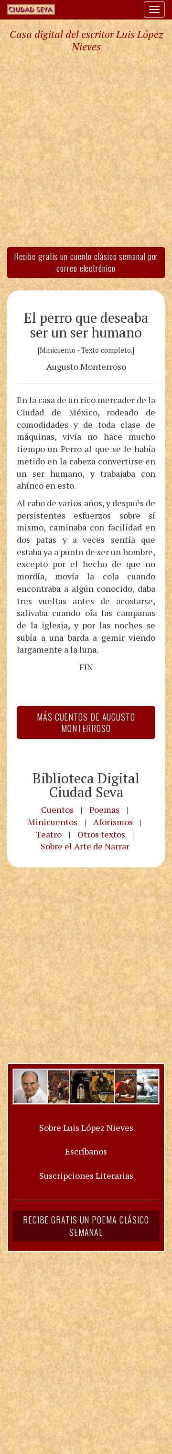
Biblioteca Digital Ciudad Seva (86, 785)
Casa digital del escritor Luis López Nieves (86, 40)
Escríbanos (86, 1151)
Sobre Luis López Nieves (86, 1127)
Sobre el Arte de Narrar (85, 846)
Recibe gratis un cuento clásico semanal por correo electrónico (86, 262)
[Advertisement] (86, 149)
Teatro (49, 834)
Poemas (104, 809)
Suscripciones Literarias (86, 1175)
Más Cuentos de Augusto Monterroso (86, 722)
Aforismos (113, 822)
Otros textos (101, 834)
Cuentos (57, 809)
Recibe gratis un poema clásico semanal (86, 1225)
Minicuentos (52, 822)
